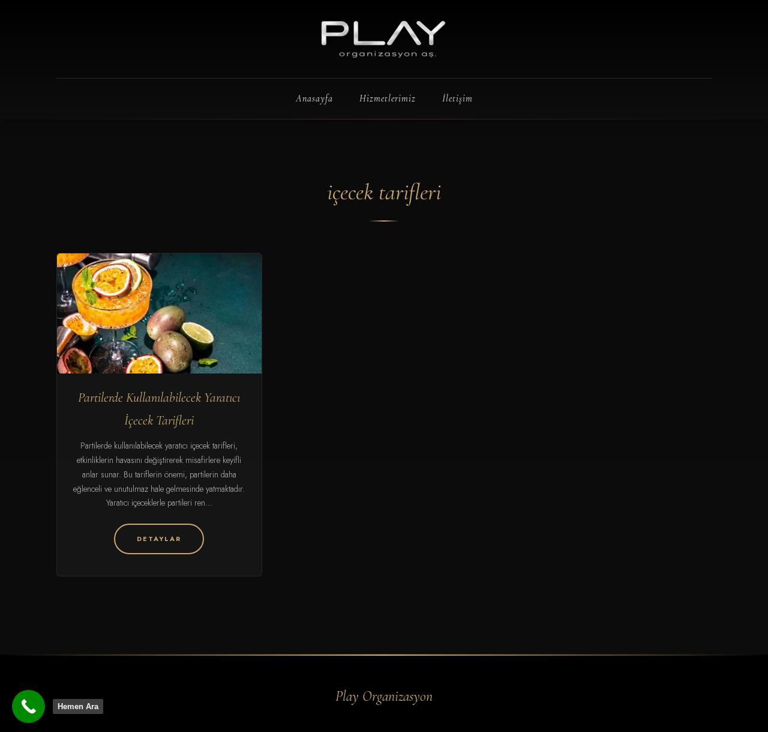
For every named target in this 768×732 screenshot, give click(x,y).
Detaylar (159, 538)
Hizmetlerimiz (387, 98)
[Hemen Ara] (28, 706)
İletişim (457, 98)
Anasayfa (314, 98)
